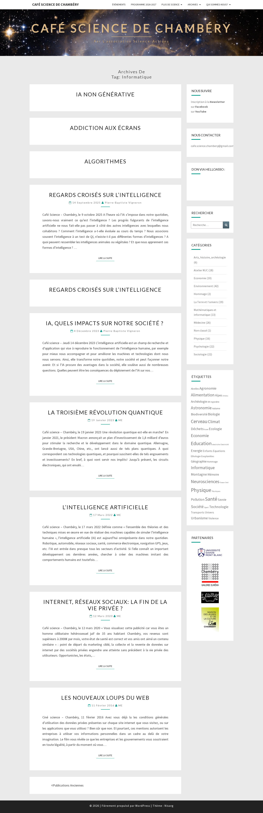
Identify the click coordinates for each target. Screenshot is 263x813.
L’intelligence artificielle (105, 507)
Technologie (218, 506)
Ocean (222, 482)
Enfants (207, 451)
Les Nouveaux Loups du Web (105, 697)
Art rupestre (213, 401)
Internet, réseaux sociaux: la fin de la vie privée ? (105, 605)
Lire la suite (106, 258)
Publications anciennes (68, 785)
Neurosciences (205, 481)
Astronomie (201, 407)
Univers (209, 512)
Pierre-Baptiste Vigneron (123, 202)
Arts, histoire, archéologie (210, 257)
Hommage (200, 294)
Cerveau (199, 421)
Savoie (222, 500)
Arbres (225, 396)
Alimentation (203, 394)
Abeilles (195, 388)
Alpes (218, 395)
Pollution (197, 499)
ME (120, 420)
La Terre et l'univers (206, 302)
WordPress (142, 805)
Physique (199, 338)
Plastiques (216, 491)
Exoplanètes (207, 456)
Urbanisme (199, 518)
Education (201, 443)
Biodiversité (199, 414)
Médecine (199, 322)
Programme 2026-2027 (143, 4)
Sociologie (200, 354)
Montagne (199, 474)
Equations (219, 451)
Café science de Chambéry (55, 4)
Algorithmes (105, 161)
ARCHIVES (193, 4)
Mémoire (213, 474)
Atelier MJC (201, 270)
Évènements (119, 4)
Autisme (216, 408)
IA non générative (105, 94)
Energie (196, 451)
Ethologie (196, 456)
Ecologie (215, 428)
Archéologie (199, 401)
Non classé (200, 330)
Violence (213, 518)
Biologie (214, 414)
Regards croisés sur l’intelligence (105, 195)
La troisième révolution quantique (105, 412)
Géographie (198, 461)
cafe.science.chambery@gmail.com (212, 146)
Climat (214, 421)
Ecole (206, 429)
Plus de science (170, 4)
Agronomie (207, 388)
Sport (206, 507)
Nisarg (169, 805)
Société (197, 506)
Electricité (225, 444)
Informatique (203, 467)
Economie (200, 278)
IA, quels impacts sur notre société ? (105, 323)
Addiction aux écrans (105, 128)
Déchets (197, 428)
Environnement (203, 286)
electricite (216, 444)
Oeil (226, 482)
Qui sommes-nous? (217, 4)
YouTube (200, 111)
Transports (197, 512)
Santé (211, 499)
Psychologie (201, 346)
